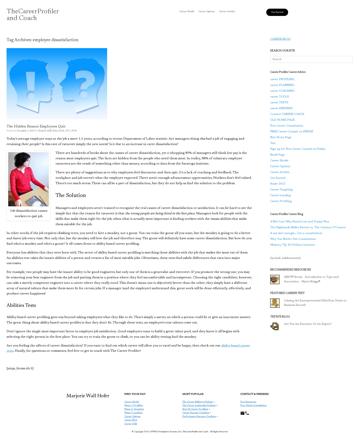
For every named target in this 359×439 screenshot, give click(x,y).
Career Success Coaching (195, 412)
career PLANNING (282, 85)
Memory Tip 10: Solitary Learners (292, 244)
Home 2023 (277, 183)
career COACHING (282, 90)
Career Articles (227, 11)
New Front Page (280, 137)
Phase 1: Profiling (133, 405)
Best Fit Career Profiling (195, 409)
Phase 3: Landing (133, 412)
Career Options (206, 11)
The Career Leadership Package (199, 405)
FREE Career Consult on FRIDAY (292, 131)
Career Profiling (281, 201)
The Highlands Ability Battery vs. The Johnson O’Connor (308, 227)
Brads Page (277, 154)
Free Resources (248, 402)
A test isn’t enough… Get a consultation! (296, 233)
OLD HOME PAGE (282, 120)
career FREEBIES (281, 108)
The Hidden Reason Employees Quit (36, 126)
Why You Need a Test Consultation (293, 239)
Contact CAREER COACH (287, 114)
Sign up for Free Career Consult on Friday (297, 149)
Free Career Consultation (286, 125)
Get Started (277, 178)
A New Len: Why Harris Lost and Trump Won (299, 221)
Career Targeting (281, 189)
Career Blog (130, 420)
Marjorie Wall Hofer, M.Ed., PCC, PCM (57, 131)
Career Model (187, 11)
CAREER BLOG (280, 39)
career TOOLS (279, 96)
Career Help (130, 424)
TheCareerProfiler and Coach (33, 15)
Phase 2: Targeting (134, 409)
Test (272, 143)
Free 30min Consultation (253, 405)
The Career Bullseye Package (197, 402)
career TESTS (279, 102)
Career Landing (280, 195)
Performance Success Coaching (199, 416)
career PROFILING (282, 79)
